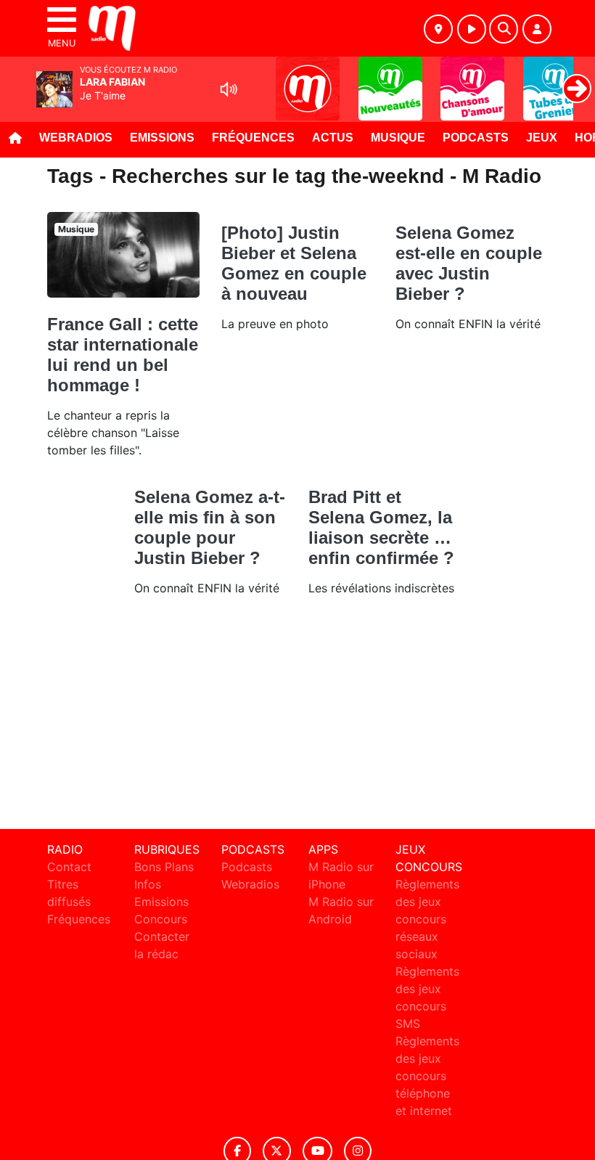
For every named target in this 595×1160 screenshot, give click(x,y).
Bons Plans (164, 866)
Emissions (162, 137)
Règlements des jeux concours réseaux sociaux (427, 919)
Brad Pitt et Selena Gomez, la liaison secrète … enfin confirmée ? (381, 527)
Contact (69, 866)
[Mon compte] (536, 29)
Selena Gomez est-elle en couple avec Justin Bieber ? (468, 263)
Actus (332, 137)
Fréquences (253, 137)
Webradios (75, 137)
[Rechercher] (503, 29)
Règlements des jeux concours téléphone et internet (427, 1076)
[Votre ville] (438, 29)
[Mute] (228, 89)
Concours (160, 919)
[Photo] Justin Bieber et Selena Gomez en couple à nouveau (293, 263)
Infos (147, 884)
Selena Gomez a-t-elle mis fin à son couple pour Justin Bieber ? (209, 527)
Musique (398, 137)
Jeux (541, 137)
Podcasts (476, 137)
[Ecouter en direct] (471, 29)
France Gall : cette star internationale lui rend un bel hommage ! (122, 354)
